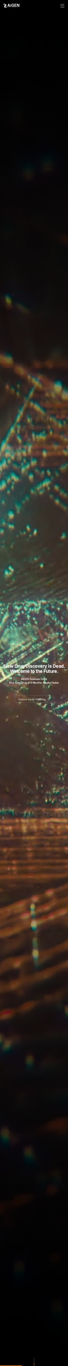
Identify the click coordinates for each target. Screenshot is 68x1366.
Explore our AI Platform (32, 699)
